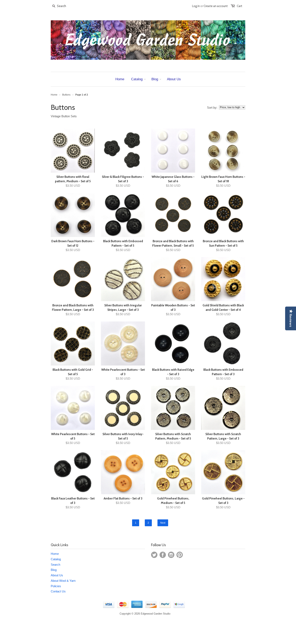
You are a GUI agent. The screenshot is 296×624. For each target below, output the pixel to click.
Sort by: (212, 107)
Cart (239, 6)
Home (55, 553)
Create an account (216, 6)
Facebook (162, 555)
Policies (56, 586)
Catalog (56, 559)
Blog (54, 569)
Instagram (171, 555)
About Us (57, 575)
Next (162, 522)
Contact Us (58, 591)
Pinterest (179, 555)
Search (55, 564)
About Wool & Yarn (63, 580)
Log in (196, 6)
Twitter (154, 555)
